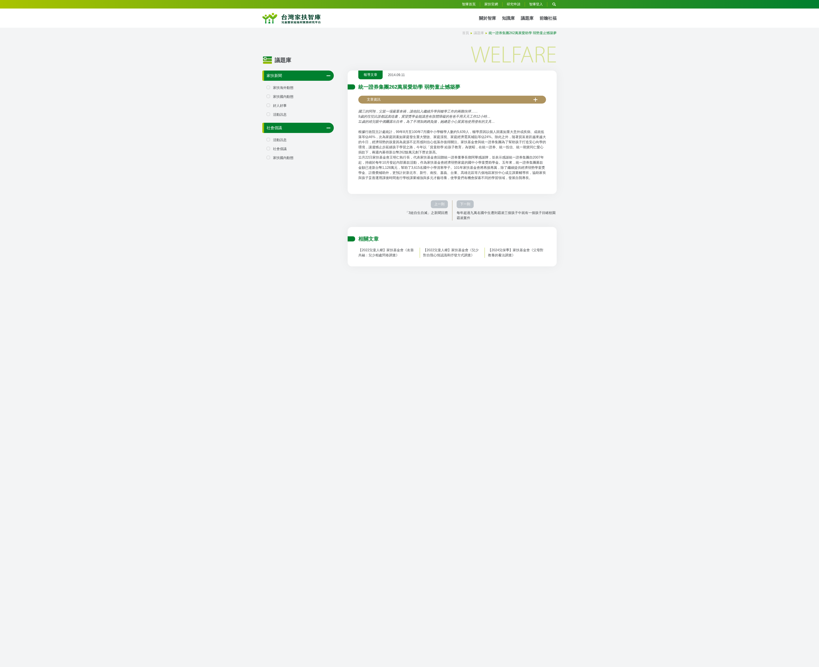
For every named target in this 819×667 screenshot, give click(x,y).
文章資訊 (373, 99)
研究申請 (513, 4)
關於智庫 (487, 18)
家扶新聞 (274, 76)
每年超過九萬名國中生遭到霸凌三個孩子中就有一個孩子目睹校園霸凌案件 (506, 215)
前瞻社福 (548, 18)
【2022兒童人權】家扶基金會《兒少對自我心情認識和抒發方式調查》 (451, 252)
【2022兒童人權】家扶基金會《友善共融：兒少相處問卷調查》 (386, 252)
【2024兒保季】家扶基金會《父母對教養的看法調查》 (515, 252)
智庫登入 (536, 4)
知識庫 (508, 18)
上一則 (439, 204)
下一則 (465, 204)
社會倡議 (274, 128)
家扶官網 (491, 4)
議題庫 (527, 18)
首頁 (465, 33)
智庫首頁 (469, 4)
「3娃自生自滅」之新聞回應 (426, 213)
